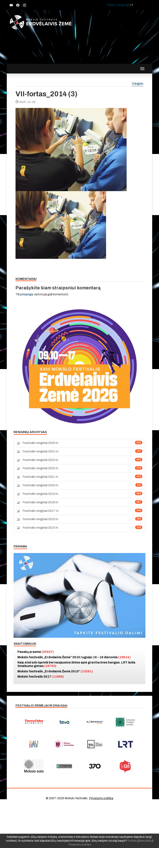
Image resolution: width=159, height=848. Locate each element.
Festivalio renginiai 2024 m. (40, 451)
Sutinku (132, 840)
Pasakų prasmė (35, 651)
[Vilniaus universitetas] (64, 744)
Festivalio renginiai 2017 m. (40, 510)
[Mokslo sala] (33, 766)
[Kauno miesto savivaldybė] (33, 744)
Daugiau (137, 83)
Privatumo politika (101, 798)
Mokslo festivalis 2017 (40, 676)
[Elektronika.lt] (64, 766)
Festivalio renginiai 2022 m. (40, 468)
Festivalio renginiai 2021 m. (40, 476)
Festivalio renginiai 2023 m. (40, 460)
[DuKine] (125, 766)
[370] (94, 766)
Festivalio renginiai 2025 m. (40, 443)
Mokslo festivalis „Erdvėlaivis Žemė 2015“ (55, 671)
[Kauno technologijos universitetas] (94, 744)
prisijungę (26, 294)
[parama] (79, 595)
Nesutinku (145, 840)
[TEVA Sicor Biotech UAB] (64, 722)
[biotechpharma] (94, 722)
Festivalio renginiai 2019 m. (40, 493)
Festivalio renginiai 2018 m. (40, 502)
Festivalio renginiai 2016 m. (40, 519)
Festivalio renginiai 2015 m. (40, 527)
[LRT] (125, 744)
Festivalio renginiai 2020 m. (40, 485)
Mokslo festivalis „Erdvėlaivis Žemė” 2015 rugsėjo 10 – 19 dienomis (73, 657)
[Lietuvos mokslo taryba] (125, 722)
